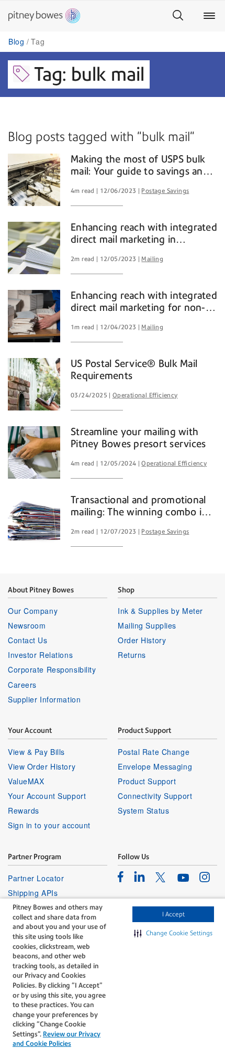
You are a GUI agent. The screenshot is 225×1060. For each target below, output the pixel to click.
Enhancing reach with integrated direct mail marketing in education (144, 234)
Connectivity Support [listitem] (155, 796)
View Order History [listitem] (41, 766)
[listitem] (120, 876)
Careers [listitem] (22, 684)
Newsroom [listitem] (27, 625)
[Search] (178, 15)
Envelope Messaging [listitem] (155, 766)
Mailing (152, 259)
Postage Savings (165, 190)
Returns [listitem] (132, 654)
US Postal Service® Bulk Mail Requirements (134, 370)
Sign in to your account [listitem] (49, 825)
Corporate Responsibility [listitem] (52, 669)
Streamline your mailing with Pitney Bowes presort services (138, 438)
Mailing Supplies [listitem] (147, 625)
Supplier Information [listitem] (44, 699)
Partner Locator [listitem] (36, 878)
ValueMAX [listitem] (26, 781)
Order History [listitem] (142, 640)
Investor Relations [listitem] (40, 654)
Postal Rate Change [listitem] (153, 751)
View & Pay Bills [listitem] (36, 751)
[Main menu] (209, 15)
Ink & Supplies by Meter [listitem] (160, 610)
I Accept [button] (173, 914)
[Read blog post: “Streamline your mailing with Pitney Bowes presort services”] (34, 452)
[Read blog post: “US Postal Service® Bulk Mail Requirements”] (34, 384)
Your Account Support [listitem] (47, 796)
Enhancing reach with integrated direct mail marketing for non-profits (144, 302)
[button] (173, 933)
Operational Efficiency (145, 395)
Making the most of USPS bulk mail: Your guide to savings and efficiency (140, 166)
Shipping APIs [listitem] (33, 892)
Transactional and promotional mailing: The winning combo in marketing (139, 506)
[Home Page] (44, 15)
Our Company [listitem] (33, 610)
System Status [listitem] (143, 810)
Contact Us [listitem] (28, 640)
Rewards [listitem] (23, 810)
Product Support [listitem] (147, 781)
